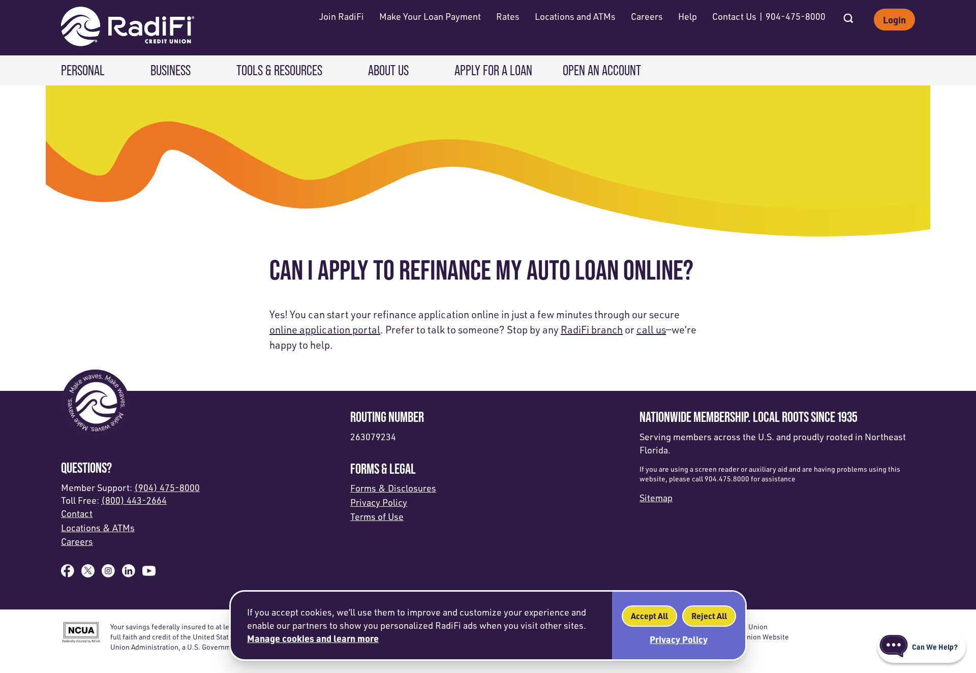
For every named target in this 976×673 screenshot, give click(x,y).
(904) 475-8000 (167, 487)
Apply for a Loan (493, 70)
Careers (647, 16)
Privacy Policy (378, 502)
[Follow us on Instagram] (108, 573)
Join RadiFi (341, 16)
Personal (83, 70)
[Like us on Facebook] (67, 573)
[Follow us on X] (88, 573)
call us (651, 329)
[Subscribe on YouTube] (149, 573)
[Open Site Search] (848, 15)
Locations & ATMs (98, 527)
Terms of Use (377, 516)
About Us (388, 70)
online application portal (324, 329)
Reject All (709, 615)
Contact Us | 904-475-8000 (769, 16)
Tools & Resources (279, 70)
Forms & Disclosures (393, 488)
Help (687, 16)
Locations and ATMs (575, 16)
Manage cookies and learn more (313, 638)
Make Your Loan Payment (430, 16)
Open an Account (602, 70)
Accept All (649, 615)
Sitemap (656, 497)
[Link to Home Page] (127, 27)
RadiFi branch (592, 329)
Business (170, 70)
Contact (77, 513)
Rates (508, 16)
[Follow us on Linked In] (128, 573)
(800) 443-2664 (134, 500)
